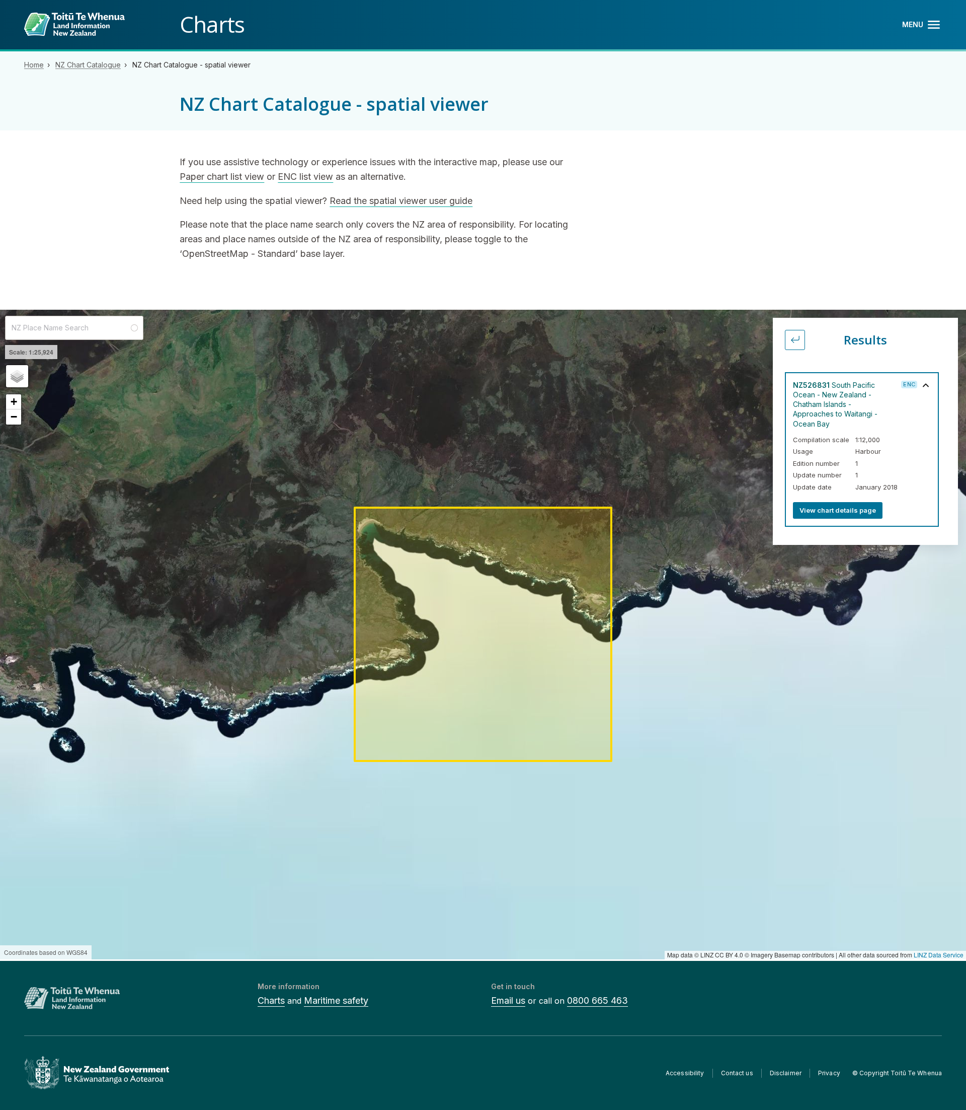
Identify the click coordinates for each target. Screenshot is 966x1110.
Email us (508, 1000)
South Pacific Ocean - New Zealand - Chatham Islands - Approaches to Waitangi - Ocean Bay (835, 404)
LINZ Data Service (938, 954)
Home (34, 64)
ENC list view (305, 176)
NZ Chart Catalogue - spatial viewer (191, 64)
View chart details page (837, 510)
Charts (271, 1000)
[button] (17, 376)
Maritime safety (336, 1000)
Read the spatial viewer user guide (401, 200)
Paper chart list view (222, 176)
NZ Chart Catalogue (88, 64)
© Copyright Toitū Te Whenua (897, 1073)
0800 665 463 (597, 1000)
